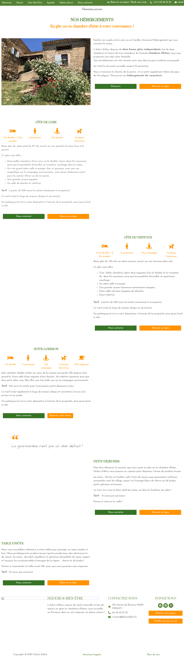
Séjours (19, 3)
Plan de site (153, 654)
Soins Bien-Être (35, 3)
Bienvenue (7, 3)
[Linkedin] (165, 605)
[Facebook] (160, 605)
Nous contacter (85, 3)
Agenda (50, 3)
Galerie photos (66, 3)
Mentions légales (92, 654)
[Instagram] (171, 605)
